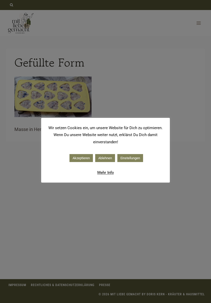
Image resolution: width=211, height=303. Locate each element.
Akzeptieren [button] (81, 158)
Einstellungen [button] (130, 158)
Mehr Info (105, 172)
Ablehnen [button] (105, 158)
